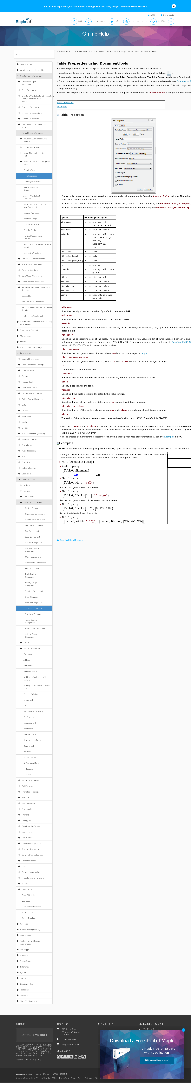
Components (29, 496)
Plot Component (32, 568)
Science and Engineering (30, 929)
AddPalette (28, 665)
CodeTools (26, 473)
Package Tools (28, 382)
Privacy (73, 1078)
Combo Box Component (35, 519)
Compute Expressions (31, 107)
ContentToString (30, 694)
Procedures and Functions (33, 878)
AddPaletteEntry (30, 671)
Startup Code (27, 912)
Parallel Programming (31, 872)
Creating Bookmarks (32, 181)
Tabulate (27, 774)
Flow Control (27, 837)
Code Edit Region (29, 895)
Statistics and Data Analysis (31, 347)
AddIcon (26, 660)
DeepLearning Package (31, 826)
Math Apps (24, 949)
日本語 (55, 1074)
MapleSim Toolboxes (28, 1001)
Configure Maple (27, 984)
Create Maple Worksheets (31, 76)
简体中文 (63, 1074)
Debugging (26, 820)
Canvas (26, 491)
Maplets (25, 883)
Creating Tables (29, 170)
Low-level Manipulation (31, 843)
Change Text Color (31, 224)
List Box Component (33, 542)
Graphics (24, 924)
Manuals (23, 978)
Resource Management (31, 849)
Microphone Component (35, 562)
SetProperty (28, 769)
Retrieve (27, 751)
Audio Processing (29, 451)
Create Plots (27, 296)
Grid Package (27, 786)
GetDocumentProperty (33, 711)
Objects (25, 428)
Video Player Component (35, 628)
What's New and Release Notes (33, 70)
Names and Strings (29, 439)
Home (60, 51)
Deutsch (46, 1074)
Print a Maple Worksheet (32, 316)
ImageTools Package (30, 792)
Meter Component (33, 557)
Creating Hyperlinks (31, 147)
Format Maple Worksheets (33, 133)
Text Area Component (34, 614)
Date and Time (28, 370)
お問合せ (153, 15)
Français (37, 1074)
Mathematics (25, 336)
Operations (27, 445)
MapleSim (24, 995)
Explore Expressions (30, 118)
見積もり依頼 (168, 15)
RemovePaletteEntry (32, 740)
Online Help (79, 51)
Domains (26, 410)
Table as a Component (34, 608)
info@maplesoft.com (70, 1044)
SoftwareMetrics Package (32, 855)
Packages (26, 376)
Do (24, 705)
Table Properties (30, 176)
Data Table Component (35, 525)
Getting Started (26, 64)
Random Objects (29, 860)
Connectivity (25, 935)
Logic (24, 866)
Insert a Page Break (31, 213)
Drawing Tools (29, 230)
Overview (27, 654)
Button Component (33, 508)
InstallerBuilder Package (32, 393)
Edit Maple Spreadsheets (32, 264)
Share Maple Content (29, 330)
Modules (25, 422)
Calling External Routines (32, 399)
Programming (25, 353)
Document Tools (29, 479)
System (23, 972)
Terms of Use (64, 1078)
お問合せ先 (62, 1024)
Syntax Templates (29, 918)
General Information (30, 359)
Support (68, 51)
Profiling (25, 815)
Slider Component (32, 597)
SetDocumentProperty (33, 763)
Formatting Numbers (32, 253)
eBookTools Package (30, 780)
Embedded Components (33, 502)
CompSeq (26, 901)
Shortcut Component (34, 591)
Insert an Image (30, 218)
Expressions (27, 832)
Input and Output (29, 387)
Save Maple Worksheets (32, 276)
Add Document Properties (33, 301)
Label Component (32, 537)
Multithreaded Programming (33, 433)
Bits (23, 456)
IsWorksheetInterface (31, 906)
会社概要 (20, 1024)
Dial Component (32, 531)
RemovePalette (29, 734)
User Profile (27, 889)
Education (24, 955)
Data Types (26, 405)
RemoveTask (28, 746)
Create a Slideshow (30, 270)
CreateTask (28, 700)
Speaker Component (33, 602)
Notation (25, 797)
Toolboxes (24, 990)
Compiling (26, 462)
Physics (23, 341)
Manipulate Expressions (32, 113)
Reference (24, 967)
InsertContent (29, 723)
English (29, 1074)
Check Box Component (35, 514)
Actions (26, 485)
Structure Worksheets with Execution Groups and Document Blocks (38, 99)
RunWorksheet (30, 757)
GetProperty (28, 717)
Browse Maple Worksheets (33, 258)
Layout (26, 642)
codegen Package (29, 468)
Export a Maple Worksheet (33, 281)
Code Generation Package (33, 364)
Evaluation (26, 416)
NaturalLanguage (29, 803)
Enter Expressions (29, 90)
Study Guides (25, 961)
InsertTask (28, 728)
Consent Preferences (86, 1078)
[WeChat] (84, 1057)
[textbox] (78, 461)
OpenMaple (27, 809)
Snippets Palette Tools (32, 648)
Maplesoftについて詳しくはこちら (28, 1060)
